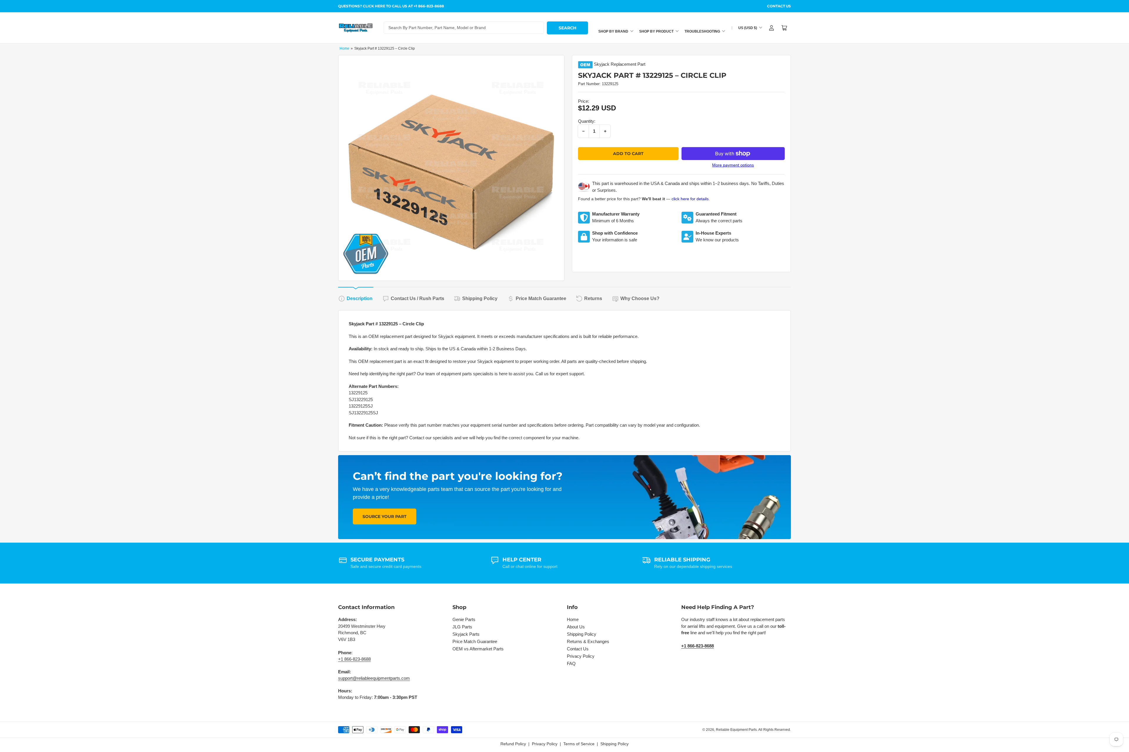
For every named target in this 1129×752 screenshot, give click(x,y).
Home (344, 48)
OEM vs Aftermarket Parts (478, 648)
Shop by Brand (613, 31)
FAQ (571, 663)
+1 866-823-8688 (354, 659)
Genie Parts (463, 619)
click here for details (690, 198)
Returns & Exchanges (588, 641)
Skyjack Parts (466, 634)
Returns (593, 298)
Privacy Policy (580, 656)
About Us (576, 626)
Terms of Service (578, 743)
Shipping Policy (479, 298)
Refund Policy (513, 743)
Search (567, 28)
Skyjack (601, 64)
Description (360, 298)
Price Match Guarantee (541, 298)
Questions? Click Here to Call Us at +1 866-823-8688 (391, 6)
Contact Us (779, 6)
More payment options (733, 165)
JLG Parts (462, 626)
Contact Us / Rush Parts (417, 298)
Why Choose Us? (639, 298)
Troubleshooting (702, 31)
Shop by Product (656, 31)
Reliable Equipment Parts (736, 730)
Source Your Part (385, 516)
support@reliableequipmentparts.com (374, 678)
